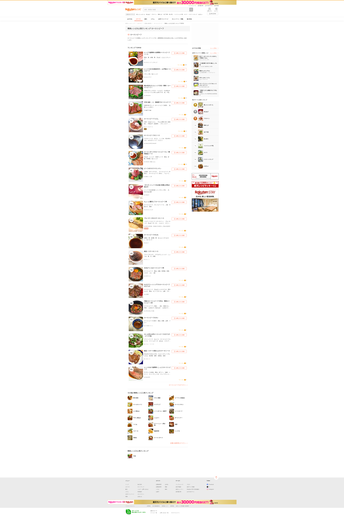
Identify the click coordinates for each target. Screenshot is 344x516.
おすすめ (129, 19)
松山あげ (148, 14)
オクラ (185, 14)
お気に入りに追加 (180, 53)
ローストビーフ (158, 23)
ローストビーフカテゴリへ (177, 385)
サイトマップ (141, 487)
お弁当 (166, 484)
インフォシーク (192, 5)
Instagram (211, 489)
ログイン (216, 10)
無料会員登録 (213, 13)
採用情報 (172, 506)
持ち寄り (171, 14)
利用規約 (140, 491)
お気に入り (209, 10)
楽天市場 (216, 5)
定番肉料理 (158, 484)
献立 (146, 19)
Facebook (211, 484)
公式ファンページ (163, 19)
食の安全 (189, 19)
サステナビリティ (175, 512)
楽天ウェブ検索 (190, 487)
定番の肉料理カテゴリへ (178, 443)
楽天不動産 (178, 487)
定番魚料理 (158, 487)
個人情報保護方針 (156, 506)
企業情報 (148, 506)
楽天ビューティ (179, 489)
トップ (127, 484)
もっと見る (213, 48)
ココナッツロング (192, 14)
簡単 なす (160, 14)
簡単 (166, 487)
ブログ (188, 484)
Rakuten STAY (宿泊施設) (193, 489)
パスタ (157, 489)
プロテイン (154, 14)
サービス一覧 (153, 512)
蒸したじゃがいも (140, 14)
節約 (166, 489)
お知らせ (140, 496)
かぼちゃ (200, 14)
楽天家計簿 (200, 5)
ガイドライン (141, 494)
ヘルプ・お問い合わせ (143, 489)
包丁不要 (165, 14)
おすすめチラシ (208, 5)
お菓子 (157, 491)
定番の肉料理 (147, 23)
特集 (126, 496)
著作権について (165, 506)
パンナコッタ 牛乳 (178, 14)
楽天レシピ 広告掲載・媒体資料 (182, 506)
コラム (153, 19)
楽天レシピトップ (130, 23)
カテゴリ (138, 19)
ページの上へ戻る (216, 477)
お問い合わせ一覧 (164, 512)
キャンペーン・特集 (177, 19)
